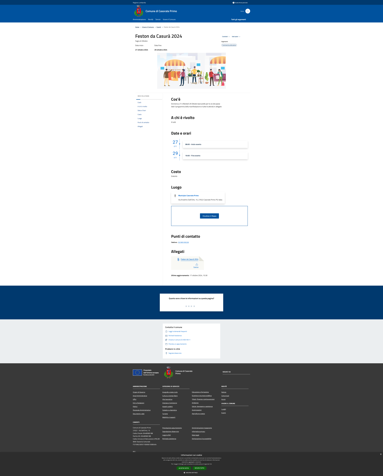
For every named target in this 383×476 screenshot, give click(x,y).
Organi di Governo (139, 392)
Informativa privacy (198, 431)
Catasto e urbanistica (169, 410)
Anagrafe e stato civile (170, 392)
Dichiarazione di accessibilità (201, 438)
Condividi (225, 36)
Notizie (223, 392)
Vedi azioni (235, 36)
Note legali (195, 435)
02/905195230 (183, 242)
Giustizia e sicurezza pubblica (202, 395)
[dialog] (191, 464)
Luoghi (223, 409)
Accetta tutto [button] (184, 468)
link (211, 464)
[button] (191, 473)
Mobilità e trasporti (168, 417)
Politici (135, 406)
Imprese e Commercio (169, 403)
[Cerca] (247, 11)
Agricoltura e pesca (198, 413)
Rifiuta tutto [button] (199, 468)
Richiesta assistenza (169, 438)
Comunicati (225, 396)
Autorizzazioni (197, 410)
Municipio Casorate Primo (188, 195)
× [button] (381, 454)
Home (137, 27)
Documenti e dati (138, 414)
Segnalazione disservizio (170, 431)
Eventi (159, 27)
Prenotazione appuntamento (172, 428)
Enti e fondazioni (138, 403)
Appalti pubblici (167, 406)
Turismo (165, 414)
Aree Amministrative (140, 396)
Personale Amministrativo (142, 410)
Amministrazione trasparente (202, 428)
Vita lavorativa (167, 399)
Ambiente (195, 403)
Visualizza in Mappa (209, 216)
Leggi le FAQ (166, 435)
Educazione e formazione (200, 392)
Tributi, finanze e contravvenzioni (203, 399)
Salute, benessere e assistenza (202, 406)
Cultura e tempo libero (170, 396)
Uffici (134, 399)
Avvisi (223, 399)
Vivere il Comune (148, 27)
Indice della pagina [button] (143, 96)
